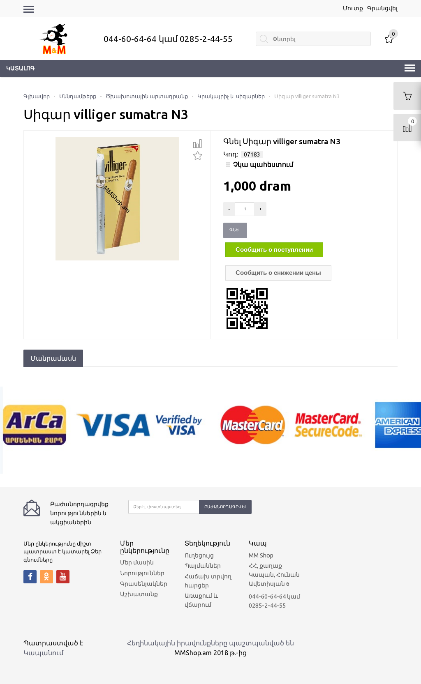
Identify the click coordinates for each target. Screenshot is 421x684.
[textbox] (313, 39)
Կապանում (43, 652)
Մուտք (353, 8)
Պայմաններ (203, 565)
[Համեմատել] (197, 143)
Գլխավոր (36, 96)
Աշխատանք (139, 594)
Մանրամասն (53, 358)
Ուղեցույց (199, 555)
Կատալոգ (20, 68)
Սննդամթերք (77, 96)
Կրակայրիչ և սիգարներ (231, 96)
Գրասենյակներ (143, 583)
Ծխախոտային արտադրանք (147, 96)
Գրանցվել (382, 8)
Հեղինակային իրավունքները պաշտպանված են (210, 643)
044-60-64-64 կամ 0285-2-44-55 (168, 39)
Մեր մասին (137, 562)
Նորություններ (142, 573)
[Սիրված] (197, 155)
